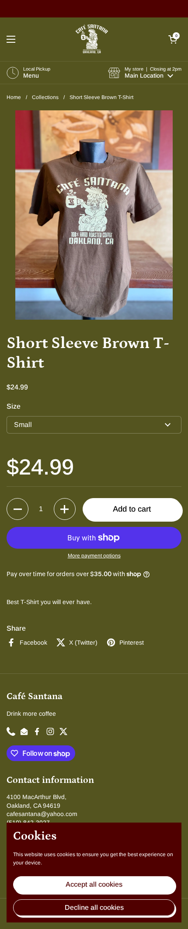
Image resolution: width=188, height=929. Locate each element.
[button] (172, 39)
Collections (45, 97)
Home (14, 97)
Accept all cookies (94, 884)
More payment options (94, 556)
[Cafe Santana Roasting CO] (92, 39)
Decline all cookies (94, 907)
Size (14, 406)
